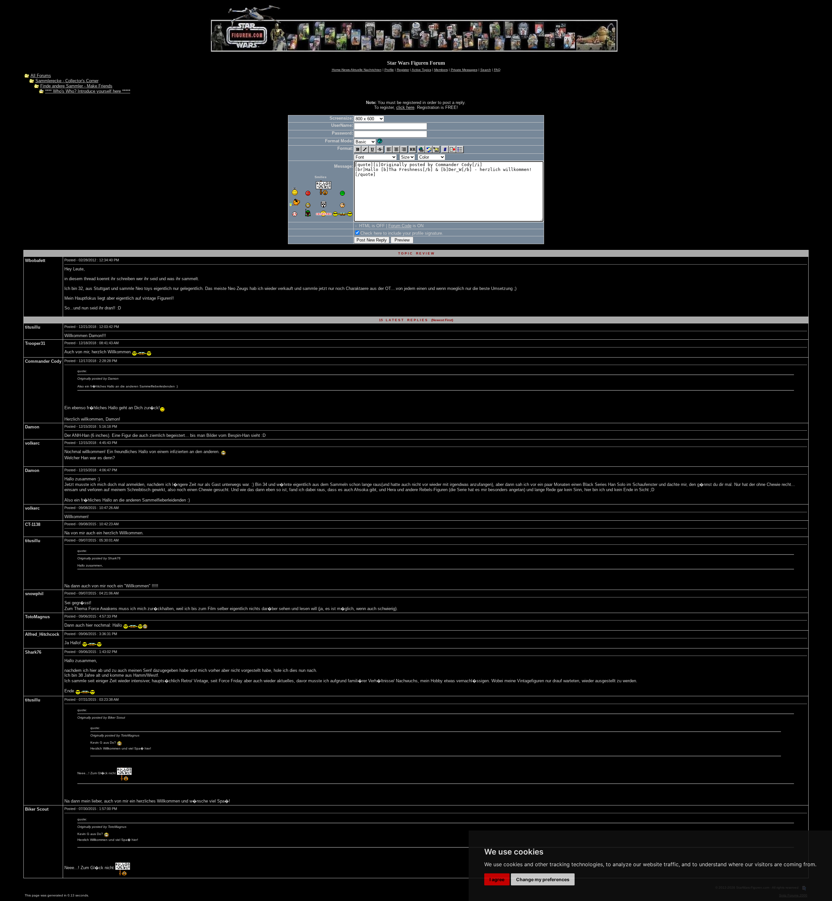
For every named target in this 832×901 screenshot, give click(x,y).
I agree (496, 879)
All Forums (41, 75)
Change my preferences (542, 879)
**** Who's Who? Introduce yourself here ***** (87, 91)
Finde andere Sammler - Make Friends (76, 86)
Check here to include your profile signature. (401, 233)
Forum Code (399, 225)
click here (405, 107)
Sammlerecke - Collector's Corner (66, 80)
